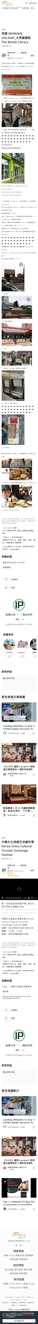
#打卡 (18, 1283)
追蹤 (32, 55)
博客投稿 (23, 1259)
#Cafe (31, 1283)
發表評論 (8, 678)
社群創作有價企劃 (10, 8)
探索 (6, 1255)
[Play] (3, 898)
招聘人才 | (15, 1305)
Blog (19, 1300)
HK (24, 1297)
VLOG (12, 1255)
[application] (19, 889)
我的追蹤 (14, 1273)
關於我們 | (6, 1303)
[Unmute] (29, 898)
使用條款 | (23, 1303)
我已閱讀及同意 (19, 1321)
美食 (24, 540)
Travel (18, 1297)
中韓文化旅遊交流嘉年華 (21, 986)
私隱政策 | (31, 1303)
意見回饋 (14, 1259)
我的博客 (23, 1273)
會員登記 (32, 3)
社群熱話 (25, 8)
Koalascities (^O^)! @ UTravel (22, 652)
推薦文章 (19, 1255)
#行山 (12, 1283)
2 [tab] (18, 16)
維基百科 (18, 259)
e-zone (25, 1300)
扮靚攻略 (9, 542)
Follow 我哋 (14, 549)
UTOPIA (9, 652)
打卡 (14, 540)
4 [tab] (24, 16)
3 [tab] (21, 16)
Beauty (30, 1297)
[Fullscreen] (32, 898)
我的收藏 (28, 1269)
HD (35, 898)
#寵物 (6, 1283)
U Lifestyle (9, 1297)
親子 (30, 540)
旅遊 (3, 29)
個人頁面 (9, 1269)
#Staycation (15, 1287)
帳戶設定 (18, 1269)
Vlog (5, 986)
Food (13, 1300)
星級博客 (29, 1255)
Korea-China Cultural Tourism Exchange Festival (17, 997)
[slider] (13, 897)
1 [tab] (14, 16)
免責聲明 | (15, 1303)
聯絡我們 (23, 1305)
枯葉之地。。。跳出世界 (19, 614)
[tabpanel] (19, 13)
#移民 (25, 1287)
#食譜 (25, 1283)
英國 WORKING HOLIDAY (14, 562)
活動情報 (18, 542)
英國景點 (6, 567)
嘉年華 (6, 991)
